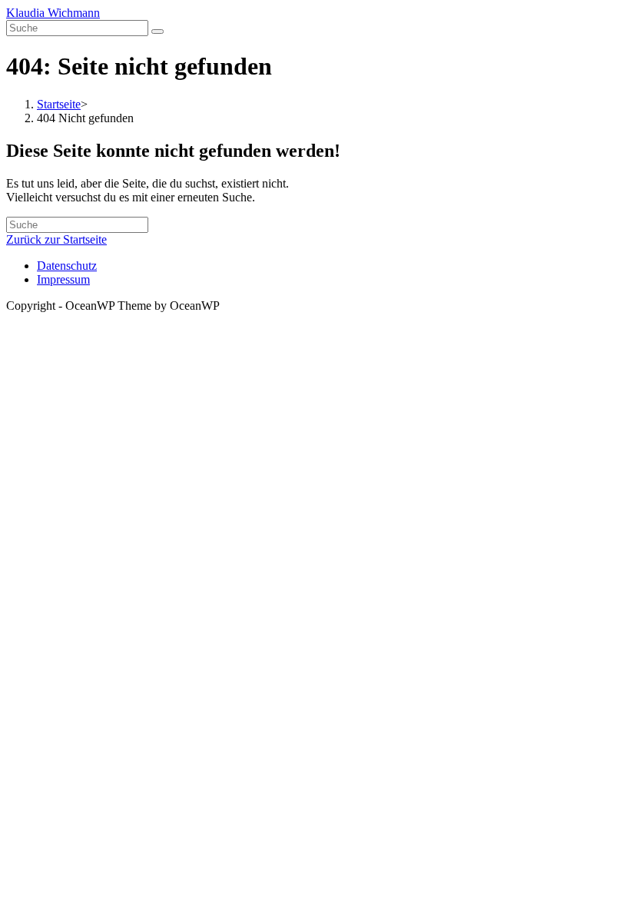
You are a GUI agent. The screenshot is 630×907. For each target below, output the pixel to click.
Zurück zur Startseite (56, 239)
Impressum (63, 279)
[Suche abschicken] (157, 31)
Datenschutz (67, 265)
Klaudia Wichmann (53, 12)
